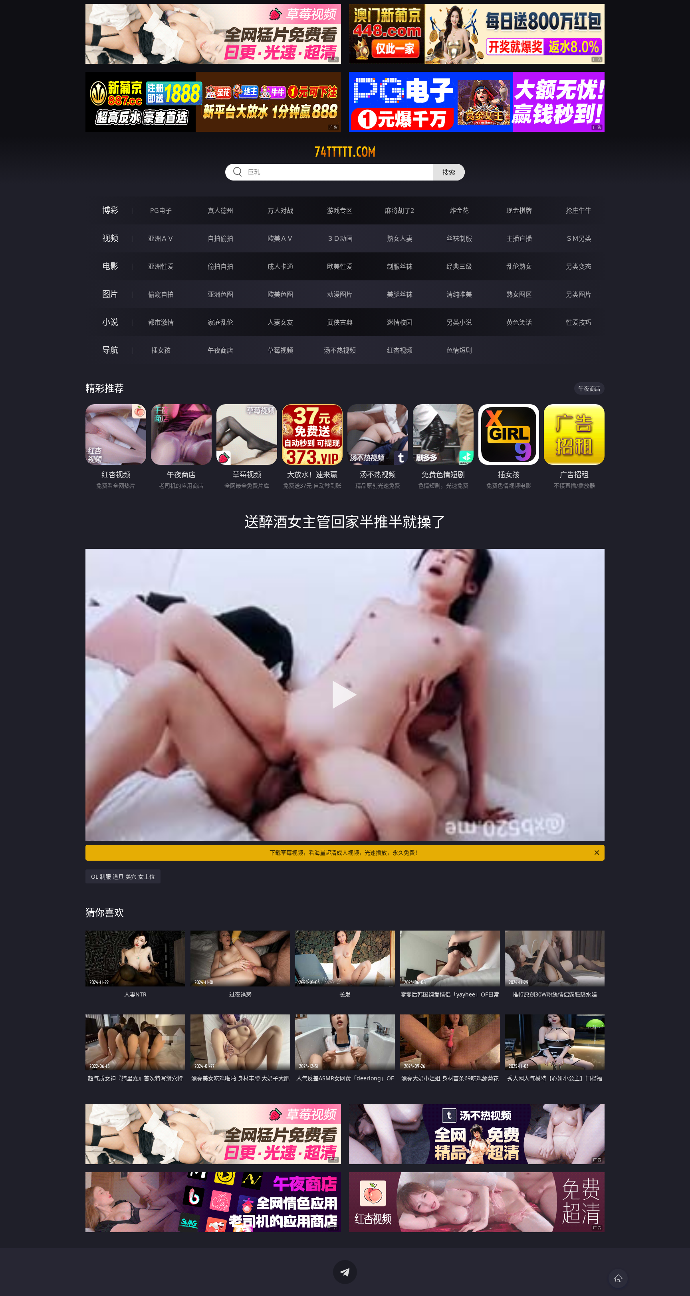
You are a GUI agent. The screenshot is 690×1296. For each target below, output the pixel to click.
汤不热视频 (340, 350)
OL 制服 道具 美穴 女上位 (123, 876)
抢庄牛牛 (578, 210)
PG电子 (161, 210)
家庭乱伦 (220, 322)
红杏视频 (399, 350)
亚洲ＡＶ (161, 238)
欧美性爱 (340, 266)
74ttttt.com (345, 152)
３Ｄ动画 (340, 238)
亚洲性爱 (161, 266)
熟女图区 (519, 294)
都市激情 (161, 322)
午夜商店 (220, 350)
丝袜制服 (459, 238)
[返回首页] (618, 1278)
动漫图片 (340, 294)
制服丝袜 (399, 266)
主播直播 (519, 238)
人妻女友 (280, 322)
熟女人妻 (399, 238)
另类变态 (578, 266)
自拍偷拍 (220, 238)
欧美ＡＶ (280, 238)
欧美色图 (280, 294)
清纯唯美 (459, 294)
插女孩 (161, 350)
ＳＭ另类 (578, 238)
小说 (110, 322)
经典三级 (459, 266)
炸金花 (459, 210)
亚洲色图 (220, 294)
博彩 (110, 210)
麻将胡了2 (399, 210)
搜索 (448, 172)
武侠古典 (340, 322)
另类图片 (578, 294)
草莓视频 (280, 350)
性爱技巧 (578, 322)
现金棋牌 (519, 210)
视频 (110, 238)
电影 (110, 266)
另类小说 (459, 322)
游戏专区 (340, 210)
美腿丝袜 (399, 294)
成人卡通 (280, 266)
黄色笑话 (519, 322)
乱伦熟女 (519, 266)
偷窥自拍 (161, 294)
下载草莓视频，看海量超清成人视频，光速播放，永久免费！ (345, 852)
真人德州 (220, 210)
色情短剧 (459, 350)
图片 (110, 294)
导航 (110, 350)
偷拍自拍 (220, 266)
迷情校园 (399, 322)
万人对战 (280, 210)
